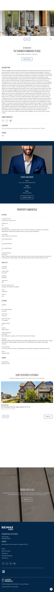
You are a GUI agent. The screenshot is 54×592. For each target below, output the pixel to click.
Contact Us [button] (27, 499)
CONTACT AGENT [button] (27, 197)
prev (25, 39)
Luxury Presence (24, 584)
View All (48, 416)
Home (3, 548)
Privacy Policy (14, 586)
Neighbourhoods (7, 555)
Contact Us (5, 558)
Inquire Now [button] (27, 59)
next (29, 39)
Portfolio (5, 553)
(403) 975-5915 (27, 187)
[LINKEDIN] (10, 563)
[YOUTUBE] (14, 563)
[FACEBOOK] (6, 563)
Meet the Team (6, 551)
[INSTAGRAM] (3, 563)
